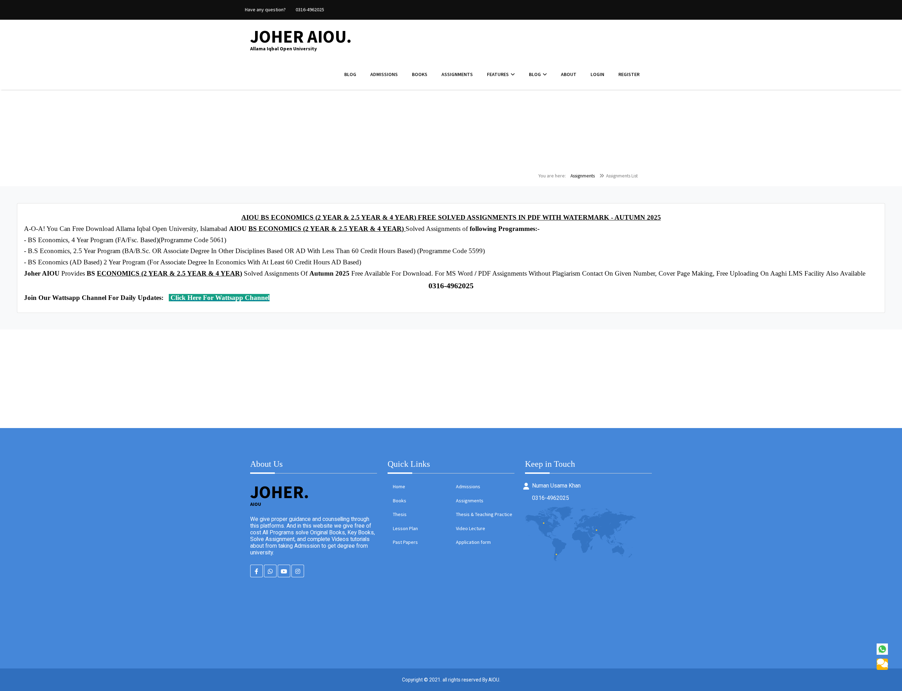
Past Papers (405, 542)
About (568, 74)
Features (498, 74)
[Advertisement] (211, 378)
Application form (473, 542)
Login (597, 74)
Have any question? (265, 9)
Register (629, 74)
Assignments (457, 74)
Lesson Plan (405, 528)
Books (419, 74)
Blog (350, 74)
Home (399, 486)
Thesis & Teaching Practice (484, 514)
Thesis (400, 514)
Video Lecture (470, 528)
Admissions (384, 74)
